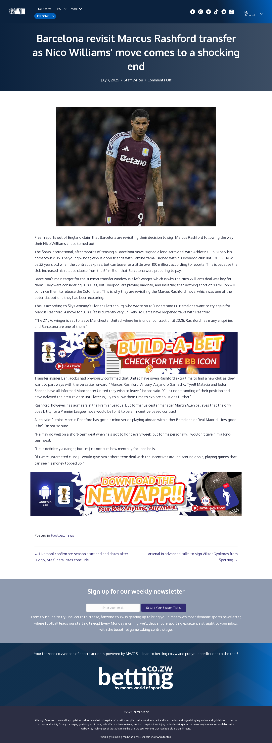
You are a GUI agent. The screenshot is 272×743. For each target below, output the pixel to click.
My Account (250, 14)
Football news (62, 535)
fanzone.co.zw (54, 653)
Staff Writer (133, 80)
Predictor (43, 16)
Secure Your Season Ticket (163, 607)
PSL (59, 9)
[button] (65, 9)
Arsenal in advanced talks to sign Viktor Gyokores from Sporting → (193, 557)
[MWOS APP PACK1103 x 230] (136, 494)
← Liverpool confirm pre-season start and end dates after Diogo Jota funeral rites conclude (81, 557)
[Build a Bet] (136, 352)
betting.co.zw (166, 653)
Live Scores (44, 9)
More (74, 9)
